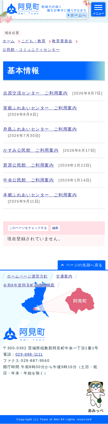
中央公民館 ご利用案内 (28, 180)
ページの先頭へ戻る (84, 265)
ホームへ (78, 15)
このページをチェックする (28, 228)
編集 (55, 228)
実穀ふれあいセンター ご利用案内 (40, 108)
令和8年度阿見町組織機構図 (29, 285)
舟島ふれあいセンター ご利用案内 (40, 129)
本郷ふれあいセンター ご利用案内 (40, 195)
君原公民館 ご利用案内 (28, 165)
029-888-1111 (29, 354)
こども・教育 (33, 41)
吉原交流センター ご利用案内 (35, 93)
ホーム (9, 41)
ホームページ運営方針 (27, 276)
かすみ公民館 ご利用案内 (30, 150)
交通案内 (64, 276)
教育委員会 (62, 41)
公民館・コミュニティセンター (31, 50)
